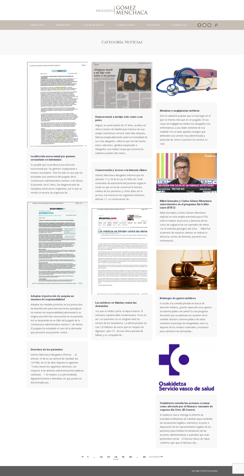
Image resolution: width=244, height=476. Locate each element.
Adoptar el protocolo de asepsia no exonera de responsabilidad (52, 297)
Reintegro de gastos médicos (178, 298)
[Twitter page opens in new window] (204, 25)
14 (115, 456)
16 (130, 456)
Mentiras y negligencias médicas (180, 110)
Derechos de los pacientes (47, 349)
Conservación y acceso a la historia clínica (121, 170)
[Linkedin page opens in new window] (209, 25)
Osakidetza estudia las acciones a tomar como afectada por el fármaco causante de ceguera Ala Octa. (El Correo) (186, 406)
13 (108, 456)
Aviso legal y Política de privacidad (204, 471)
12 (101, 456)
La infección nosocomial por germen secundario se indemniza (53, 158)
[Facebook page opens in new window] (199, 25)
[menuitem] (37, 25)
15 (123, 456)
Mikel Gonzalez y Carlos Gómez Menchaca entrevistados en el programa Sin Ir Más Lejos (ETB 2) (186, 204)
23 (144, 456)
